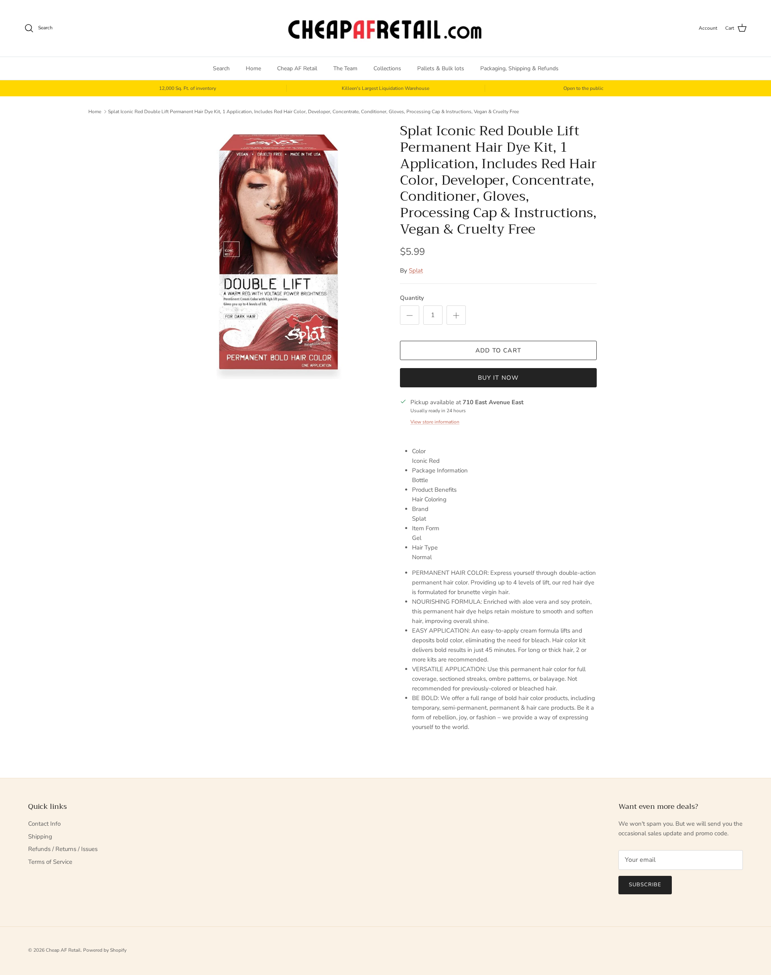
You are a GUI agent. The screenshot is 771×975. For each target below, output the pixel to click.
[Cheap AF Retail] (385, 28)
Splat (416, 271)
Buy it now (498, 378)
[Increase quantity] (456, 315)
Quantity (412, 298)
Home (253, 68)
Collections (387, 68)
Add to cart (498, 350)
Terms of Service (50, 862)
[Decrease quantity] (409, 315)
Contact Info (44, 824)
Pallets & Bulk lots (440, 68)
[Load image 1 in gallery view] (278, 252)
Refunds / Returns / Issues (63, 849)
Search (221, 68)
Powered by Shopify (104, 950)
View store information (434, 422)
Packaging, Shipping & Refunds (519, 68)
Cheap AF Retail (297, 68)
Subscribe (645, 884)
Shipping (40, 837)
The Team (345, 68)
